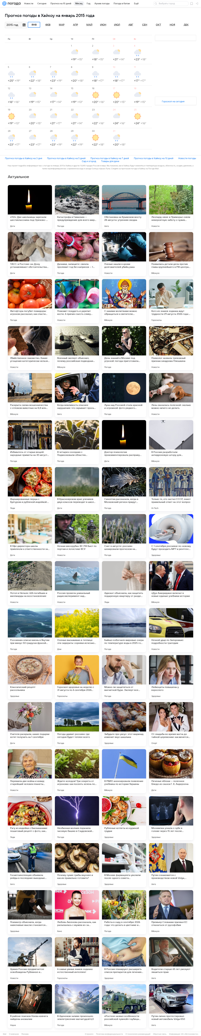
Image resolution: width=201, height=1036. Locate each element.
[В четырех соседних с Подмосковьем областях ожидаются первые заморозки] (77, 442)
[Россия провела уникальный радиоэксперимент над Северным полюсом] (77, 583)
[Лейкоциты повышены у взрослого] (171, 677)
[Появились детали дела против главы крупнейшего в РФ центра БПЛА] (171, 254)
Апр (75, 25)
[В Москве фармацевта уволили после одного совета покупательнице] (124, 865)
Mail (4, 1034)
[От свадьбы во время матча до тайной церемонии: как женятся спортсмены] (171, 724)
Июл (117, 25)
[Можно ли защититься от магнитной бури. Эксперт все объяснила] (124, 677)
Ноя (172, 25)
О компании (14, 1034)
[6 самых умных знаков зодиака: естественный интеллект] (77, 959)
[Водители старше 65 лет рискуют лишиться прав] (171, 959)
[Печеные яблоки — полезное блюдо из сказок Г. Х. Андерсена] (171, 771)
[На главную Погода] (13, 3)
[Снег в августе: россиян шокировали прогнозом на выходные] (124, 536)
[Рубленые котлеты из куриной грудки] (124, 818)
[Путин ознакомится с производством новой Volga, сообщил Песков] (171, 865)
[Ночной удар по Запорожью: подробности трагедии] (171, 630)
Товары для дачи (110, 161)
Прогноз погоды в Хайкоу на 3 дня (23, 158)
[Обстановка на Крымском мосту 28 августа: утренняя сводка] (124, 207)
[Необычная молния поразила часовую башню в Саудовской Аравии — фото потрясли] (77, 818)
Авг (130, 25)
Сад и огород (89, 161)
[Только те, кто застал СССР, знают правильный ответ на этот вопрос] (171, 489)
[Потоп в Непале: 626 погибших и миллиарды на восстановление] (30, 583)
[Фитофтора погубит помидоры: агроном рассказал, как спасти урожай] (30, 301)
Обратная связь (159, 1034)
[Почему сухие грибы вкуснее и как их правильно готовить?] (77, 865)
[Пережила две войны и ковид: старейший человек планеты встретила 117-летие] (30, 771)
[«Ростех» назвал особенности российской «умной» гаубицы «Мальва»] (124, 1006)
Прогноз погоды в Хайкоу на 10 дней (153, 158)
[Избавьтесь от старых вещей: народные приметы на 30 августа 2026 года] (30, 442)
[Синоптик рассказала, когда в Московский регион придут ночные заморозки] (124, 489)
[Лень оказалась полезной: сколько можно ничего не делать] (171, 395)
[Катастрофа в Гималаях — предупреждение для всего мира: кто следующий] (77, 207)
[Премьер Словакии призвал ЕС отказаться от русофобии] (171, 912)
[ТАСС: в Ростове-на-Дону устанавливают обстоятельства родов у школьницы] (30, 254)
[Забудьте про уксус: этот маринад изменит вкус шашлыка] (124, 724)
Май (89, 25)
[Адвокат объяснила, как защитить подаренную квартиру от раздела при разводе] (124, 583)
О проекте (89, 1034)
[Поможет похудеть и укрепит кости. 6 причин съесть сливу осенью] (77, 301)
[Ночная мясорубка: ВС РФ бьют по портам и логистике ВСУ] (77, 536)
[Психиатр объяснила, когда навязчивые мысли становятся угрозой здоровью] (30, 912)
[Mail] (4, 3)
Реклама (25, 1034)
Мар (61, 25)
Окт (158, 25)
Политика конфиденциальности (109, 1034)
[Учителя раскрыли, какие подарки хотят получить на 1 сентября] (30, 724)
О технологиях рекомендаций (138, 1034)
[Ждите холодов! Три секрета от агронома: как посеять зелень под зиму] (77, 771)
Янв (34, 25)
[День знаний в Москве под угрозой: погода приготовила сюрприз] (124, 348)
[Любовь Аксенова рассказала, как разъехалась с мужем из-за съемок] (77, 912)
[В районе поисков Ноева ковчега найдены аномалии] (30, 1006)
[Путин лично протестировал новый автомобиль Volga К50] (171, 1006)
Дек (186, 25)
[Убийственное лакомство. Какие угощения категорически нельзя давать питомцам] (30, 348)
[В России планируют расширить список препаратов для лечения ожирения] (124, 959)
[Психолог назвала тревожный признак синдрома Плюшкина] (171, 348)
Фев (47, 25)
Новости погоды (187, 158)
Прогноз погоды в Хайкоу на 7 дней (109, 158)
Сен (144, 25)
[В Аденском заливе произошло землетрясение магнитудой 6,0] (77, 1006)
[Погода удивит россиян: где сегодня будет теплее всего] (77, 724)
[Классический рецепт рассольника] (30, 677)
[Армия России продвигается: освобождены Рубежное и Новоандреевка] (30, 959)
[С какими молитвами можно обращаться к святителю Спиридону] (124, 301)
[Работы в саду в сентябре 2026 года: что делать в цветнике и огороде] (124, 912)
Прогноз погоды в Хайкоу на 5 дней (66, 158)
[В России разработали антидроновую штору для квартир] (171, 442)
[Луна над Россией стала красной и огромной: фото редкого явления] (124, 395)
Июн (103, 25)
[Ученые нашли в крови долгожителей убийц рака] (124, 254)
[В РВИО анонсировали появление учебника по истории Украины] (124, 771)
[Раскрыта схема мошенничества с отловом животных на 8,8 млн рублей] (30, 395)
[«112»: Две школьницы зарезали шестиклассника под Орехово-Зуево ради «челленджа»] (30, 207)
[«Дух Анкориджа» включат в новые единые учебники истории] (171, 583)
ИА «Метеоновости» (189, 1034)
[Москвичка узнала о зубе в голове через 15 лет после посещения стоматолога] (171, 818)
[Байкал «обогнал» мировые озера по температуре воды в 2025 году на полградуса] (124, 630)
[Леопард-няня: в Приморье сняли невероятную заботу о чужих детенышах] (171, 207)
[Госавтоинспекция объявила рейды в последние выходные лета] (30, 865)
